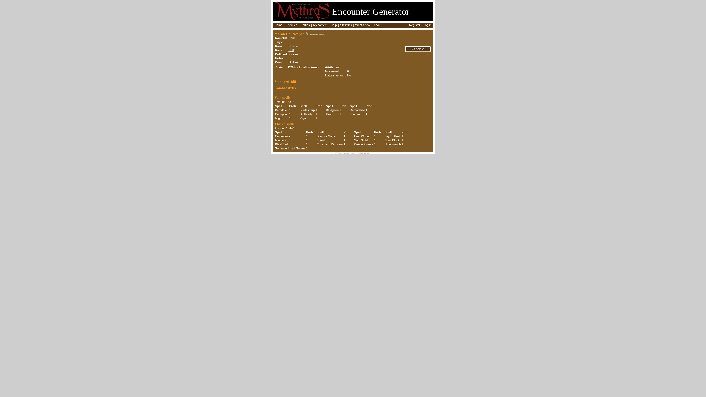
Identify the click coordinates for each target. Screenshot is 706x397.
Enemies (291, 25)
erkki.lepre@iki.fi (364, 153)
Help (334, 25)
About (377, 25)
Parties (305, 25)
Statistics (346, 25)
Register (414, 25)
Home (278, 25)
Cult (291, 50)
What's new (362, 25)
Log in (427, 25)
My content (320, 25)
